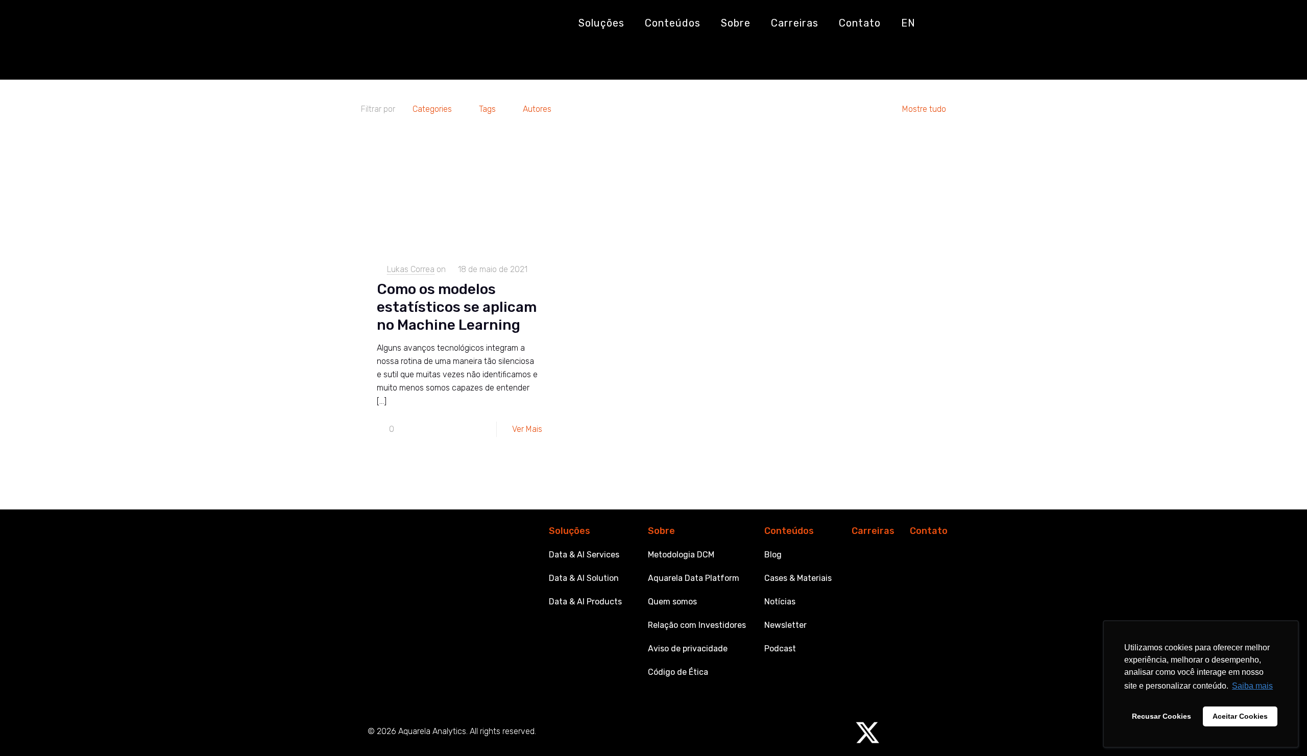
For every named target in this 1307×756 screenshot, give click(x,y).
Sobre (661, 530)
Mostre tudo (924, 109)
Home (365, 57)
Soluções (569, 530)
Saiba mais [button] (1252, 685)
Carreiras (873, 530)
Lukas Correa (410, 269)
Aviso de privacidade (688, 648)
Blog (773, 554)
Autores (537, 109)
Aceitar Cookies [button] (1240, 716)
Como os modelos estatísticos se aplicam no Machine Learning (457, 307)
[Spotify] (837, 732)
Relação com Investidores (697, 625)
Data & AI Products (585, 601)
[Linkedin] (747, 732)
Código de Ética (678, 672)
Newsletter (785, 625)
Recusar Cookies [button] (1161, 716)
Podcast (780, 648)
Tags (487, 109)
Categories (432, 109)
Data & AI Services (584, 554)
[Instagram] (807, 732)
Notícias (779, 601)
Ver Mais (527, 429)
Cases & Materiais (798, 578)
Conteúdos (789, 530)
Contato (929, 530)
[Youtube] (777, 732)
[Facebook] (897, 732)
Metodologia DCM (681, 554)
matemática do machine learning (455, 57)
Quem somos (672, 601)
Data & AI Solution (584, 578)
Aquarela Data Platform (693, 578)
